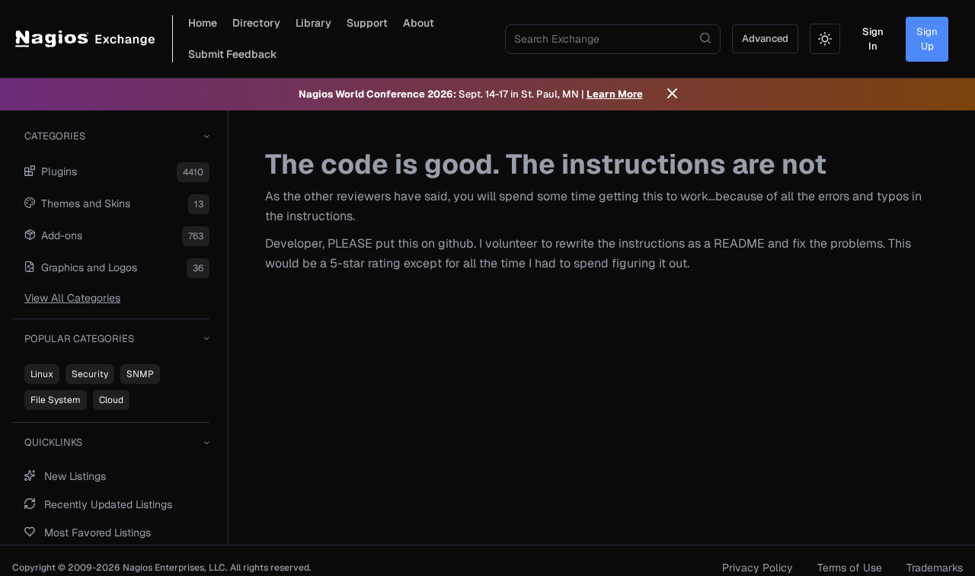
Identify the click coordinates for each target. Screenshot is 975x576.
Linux (41, 374)
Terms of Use (849, 567)
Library (313, 23)
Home (202, 23)
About (418, 23)
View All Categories (72, 298)
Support (367, 23)
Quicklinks (53, 442)
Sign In (873, 39)
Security (90, 374)
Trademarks (934, 567)
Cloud (111, 400)
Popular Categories (79, 338)
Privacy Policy (757, 567)
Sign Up (927, 39)
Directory (256, 23)
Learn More (615, 94)
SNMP (140, 374)
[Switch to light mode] (825, 39)
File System (55, 400)
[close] (672, 94)
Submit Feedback (232, 54)
